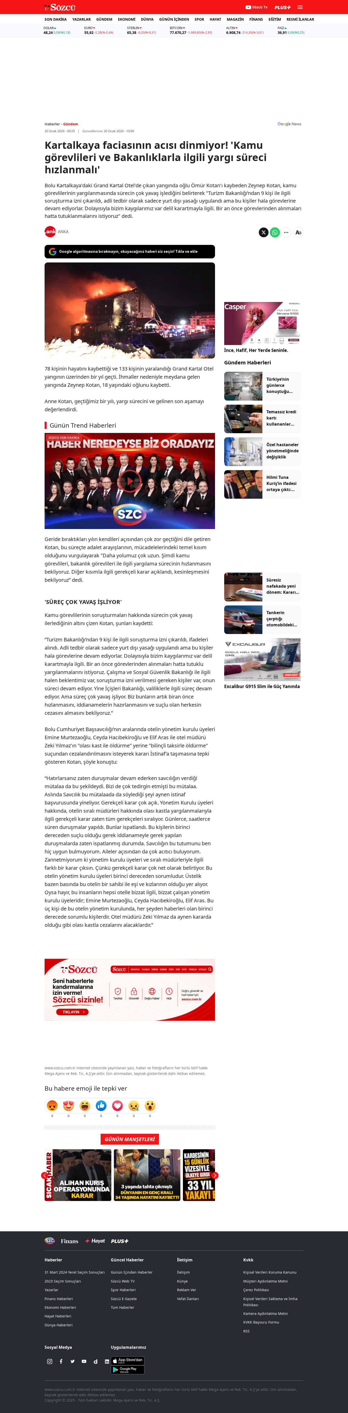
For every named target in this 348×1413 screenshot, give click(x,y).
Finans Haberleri (59, 1298)
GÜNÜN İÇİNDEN (174, 19)
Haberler (53, 1260)
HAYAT (215, 19)
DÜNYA (147, 19)
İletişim (183, 1272)
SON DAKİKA (56, 19)
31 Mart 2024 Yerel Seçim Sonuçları (75, 1272)
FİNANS (256, 19)
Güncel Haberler (127, 1260)
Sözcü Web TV (123, 1281)
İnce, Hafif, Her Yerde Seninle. (256, 350)
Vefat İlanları (188, 1298)
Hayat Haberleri (58, 1316)
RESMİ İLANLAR (300, 19)
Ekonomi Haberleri (60, 1307)
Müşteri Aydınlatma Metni (265, 1281)
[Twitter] (73, 1361)
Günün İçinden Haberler (132, 1272)
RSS (246, 1331)
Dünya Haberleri (59, 1325)
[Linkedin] (107, 1361)
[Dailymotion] (95, 1361)
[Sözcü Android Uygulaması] (127, 1369)
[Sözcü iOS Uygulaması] (127, 1360)
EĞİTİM (275, 19)
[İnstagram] (50, 1361)
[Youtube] (84, 1361)
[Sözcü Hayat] (94, 1241)
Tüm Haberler (122, 1307)
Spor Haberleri (123, 1289)
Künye (182, 1281)
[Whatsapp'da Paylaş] (275, 232)
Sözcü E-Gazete (124, 1298)
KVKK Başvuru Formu (261, 1322)
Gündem (70, 124)
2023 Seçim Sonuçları (63, 1281)
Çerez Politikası (256, 1289)
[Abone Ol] (289, 124)
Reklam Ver (186, 1289)
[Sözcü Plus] (119, 1241)
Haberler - (53, 124)
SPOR (199, 19)
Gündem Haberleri (247, 362)
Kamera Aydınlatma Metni (265, 1313)
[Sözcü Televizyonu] (50, 1240)
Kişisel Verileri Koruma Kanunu (270, 1272)
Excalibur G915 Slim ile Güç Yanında (262, 686)
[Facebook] (61, 1361)
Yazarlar (51, 1289)
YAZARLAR (81, 19)
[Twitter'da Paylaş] (264, 232)
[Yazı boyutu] (298, 232)
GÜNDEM (104, 19)
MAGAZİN (235, 19)
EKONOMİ (126, 19)
